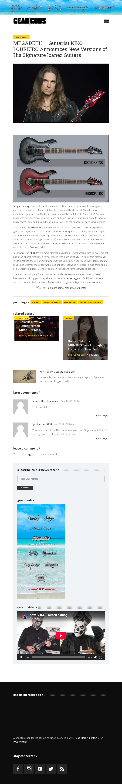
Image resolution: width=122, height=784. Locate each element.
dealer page (72, 278)
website (96, 282)
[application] (61, 635)
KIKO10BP (36, 227)
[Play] (21, 657)
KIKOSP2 (35, 252)
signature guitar (90, 302)
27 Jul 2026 (93, 354)
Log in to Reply (101, 415)
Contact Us (95, 737)
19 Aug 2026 (45, 335)
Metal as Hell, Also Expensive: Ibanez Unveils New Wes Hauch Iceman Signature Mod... (32, 322)
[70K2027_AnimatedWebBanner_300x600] (41, 598)
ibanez (36, 302)
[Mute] (95, 657)
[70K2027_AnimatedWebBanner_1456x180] (61, 14)
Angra (28, 206)
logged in (31, 454)
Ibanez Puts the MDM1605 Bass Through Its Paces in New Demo (85, 345)
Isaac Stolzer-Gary (64, 371)
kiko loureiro (52, 302)
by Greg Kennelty (28, 335)
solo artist (42, 206)
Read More (80, 737)
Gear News (21, 37)
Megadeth (18, 206)
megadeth (70, 302)
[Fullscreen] (100, 657)
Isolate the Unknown (45, 401)
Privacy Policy (20, 741)
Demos (68, 318)
